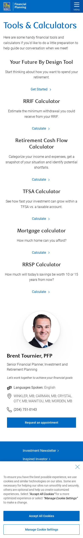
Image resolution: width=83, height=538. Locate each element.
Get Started (39, 89)
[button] (76, 7)
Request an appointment (41, 422)
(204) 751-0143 (25, 410)
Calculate (39, 128)
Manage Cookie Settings (41, 529)
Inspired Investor (35, 459)
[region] (41, 499)
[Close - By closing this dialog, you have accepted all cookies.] (77, 467)
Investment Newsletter (39, 451)
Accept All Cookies (41, 516)
